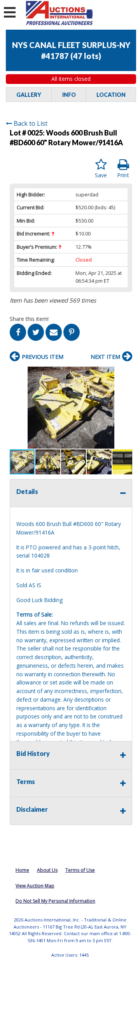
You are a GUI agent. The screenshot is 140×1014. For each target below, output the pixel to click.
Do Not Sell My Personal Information (55, 901)
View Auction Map (35, 885)
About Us (47, 870)
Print (123, 175)
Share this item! (29, 319)
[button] (125, 373)
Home (22, 870)
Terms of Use (80, 870)
